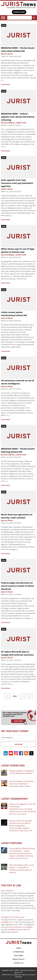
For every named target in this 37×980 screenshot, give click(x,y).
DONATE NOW (19, 12)
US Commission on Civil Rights (21, 927)
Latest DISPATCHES (13, 765)
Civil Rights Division (14, 929)
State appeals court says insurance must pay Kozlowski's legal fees (17, 183)
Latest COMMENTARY (14, 798)
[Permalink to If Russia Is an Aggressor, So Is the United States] (4, 806)
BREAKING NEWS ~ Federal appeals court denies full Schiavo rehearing (17, 116)
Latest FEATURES (11, 843)
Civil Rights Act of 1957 (9, 922)
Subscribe (18, 744)
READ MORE (6, 84)
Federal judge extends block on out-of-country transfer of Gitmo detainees (17, 585)
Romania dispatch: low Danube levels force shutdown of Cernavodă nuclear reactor (21, 783)
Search (34, 18)
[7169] (29, 696)
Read (17, 908)
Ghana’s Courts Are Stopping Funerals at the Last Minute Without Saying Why (20, 823)
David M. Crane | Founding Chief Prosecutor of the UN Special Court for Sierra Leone (22, 811)
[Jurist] (18, 5)
